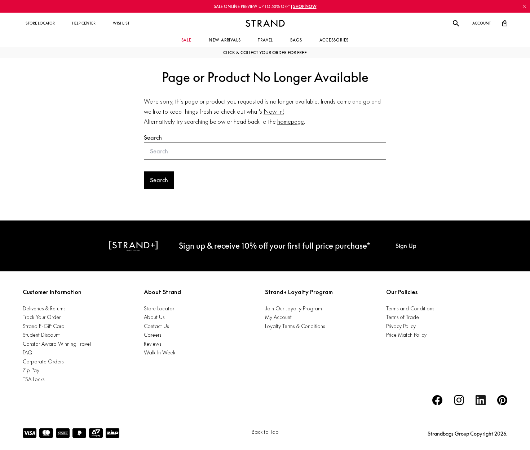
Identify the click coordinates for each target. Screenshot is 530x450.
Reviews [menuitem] (152, 344)
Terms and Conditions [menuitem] (410, 308)
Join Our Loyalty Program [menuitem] (293, 308)
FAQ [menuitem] (27, 352)
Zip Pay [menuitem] (31, 370)
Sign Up (406, 245)
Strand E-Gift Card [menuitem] (44, 326)
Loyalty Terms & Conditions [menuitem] (295, 326)
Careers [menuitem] (152, 335)
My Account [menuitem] (278, 317)
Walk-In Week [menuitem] (159, 352)
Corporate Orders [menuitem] (43, 361)
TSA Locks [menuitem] (33, 379)
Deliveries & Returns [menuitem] (44, 308)
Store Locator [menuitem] (159, 308)
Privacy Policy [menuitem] (401, 326)
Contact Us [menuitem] (156, 326)
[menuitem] (40, 23)
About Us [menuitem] (154, 317)
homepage (290, 121)
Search (153, 137)
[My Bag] (504, 23)
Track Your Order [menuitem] (42, 317)
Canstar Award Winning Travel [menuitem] (57, 344)
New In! (274, 111)
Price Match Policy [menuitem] (406, 335)
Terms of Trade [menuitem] (402, 317)
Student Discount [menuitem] (41, 335)
